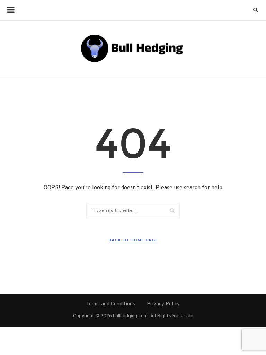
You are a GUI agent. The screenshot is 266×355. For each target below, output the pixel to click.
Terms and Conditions (110, 304)
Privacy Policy (163, 304)
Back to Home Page (133, 240)
